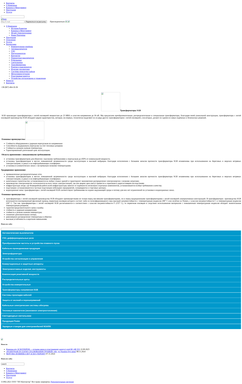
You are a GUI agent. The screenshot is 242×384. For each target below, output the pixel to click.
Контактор (15, 56)
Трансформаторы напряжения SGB (20, 290)
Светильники (17, 62)
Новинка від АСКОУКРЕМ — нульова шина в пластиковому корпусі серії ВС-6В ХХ (43, 349)
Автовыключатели (19, 49)
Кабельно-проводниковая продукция (21, 248)
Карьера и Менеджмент (16, 8)
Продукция (11, 10)
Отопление (11, 40)
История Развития (19, 28)
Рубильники (16, 60)
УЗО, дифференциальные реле (18, 238)
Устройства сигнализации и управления (28, 78)
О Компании (11, 5)
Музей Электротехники (21, 33)
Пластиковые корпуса (20, 76)
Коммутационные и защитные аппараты (22, 264)
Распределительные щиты (16, 279)
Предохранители (18, 53)
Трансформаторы (18, 65)
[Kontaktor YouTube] (69, 22)
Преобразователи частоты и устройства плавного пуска (30, 243)
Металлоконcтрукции (20, 74)
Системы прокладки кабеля (23, 71)
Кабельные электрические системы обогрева (25, 305)
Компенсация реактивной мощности (20, 274)
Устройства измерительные (16, 285)
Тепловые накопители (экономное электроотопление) (29, 311)
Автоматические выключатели (17, 233)
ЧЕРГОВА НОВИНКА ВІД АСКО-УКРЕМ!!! (26, 354)
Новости (9, 81)
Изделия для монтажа (20, 69)
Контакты (10, 3)
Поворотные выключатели (22, 58)
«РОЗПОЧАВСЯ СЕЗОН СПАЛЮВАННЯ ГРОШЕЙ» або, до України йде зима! (41, 351)
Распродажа (11, 44)
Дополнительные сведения (62, 382)
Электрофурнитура (12, 254)
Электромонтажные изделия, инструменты (24, 269)
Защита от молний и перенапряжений (21, 300)
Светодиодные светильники (16, 316)
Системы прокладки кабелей (17, 295)
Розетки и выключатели (21, 67)
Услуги (9, 12)
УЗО (13, 51)
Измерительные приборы (22, 46)
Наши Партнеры (18, 35)
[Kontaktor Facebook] (66, 22)
